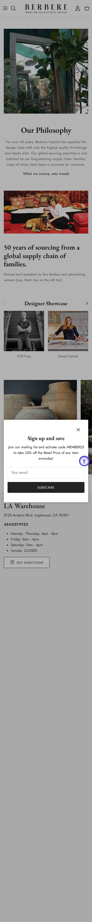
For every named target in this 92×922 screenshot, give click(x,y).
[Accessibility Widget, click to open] (84, 461)
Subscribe (46, 487)
